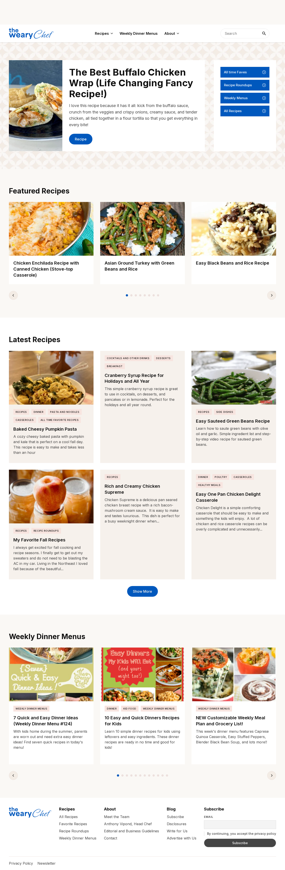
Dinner (38, 411)
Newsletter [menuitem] (46, 863)
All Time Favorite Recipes (60, 420)
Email (208, 817)
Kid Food (129, 708)
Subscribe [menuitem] (175, 816)
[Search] (264, 33)
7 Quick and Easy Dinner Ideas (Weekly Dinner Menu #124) (45, 720)
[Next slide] (271, 295)
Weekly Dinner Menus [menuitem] (139, 33)
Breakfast (115, 366)
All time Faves (235, 72)
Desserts (163, 358)
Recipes (21, 411)
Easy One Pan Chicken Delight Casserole (228, 497)
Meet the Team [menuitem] (116, 816)
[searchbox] (244, 33)
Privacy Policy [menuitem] (21, 863)
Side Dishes (224, 411)
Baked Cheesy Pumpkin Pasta (45, 429)
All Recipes (233, 111)
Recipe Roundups (238, 85)
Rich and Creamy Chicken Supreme (132, 489)
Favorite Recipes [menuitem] (73, 824)
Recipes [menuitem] (102, 33)
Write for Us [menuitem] (177, 831)
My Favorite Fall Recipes (39, 540)
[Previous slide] (13, 295)
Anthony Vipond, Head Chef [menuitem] (128, 824)
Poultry (221, 477)
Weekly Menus (236, 98)
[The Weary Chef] (31, 33)
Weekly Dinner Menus (31, 708)
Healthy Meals (209, 485)
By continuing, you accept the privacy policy (241, 833)
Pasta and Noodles (64, 411)
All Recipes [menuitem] (68, 816)
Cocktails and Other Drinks (128, 358)
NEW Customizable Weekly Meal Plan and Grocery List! (230, 720)
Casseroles (25, 420)
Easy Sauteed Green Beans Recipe (233, 421)
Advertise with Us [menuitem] (181, 838)
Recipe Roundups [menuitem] (74, 831)
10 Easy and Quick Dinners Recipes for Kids (142, 720)
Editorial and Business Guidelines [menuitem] (131, 831)
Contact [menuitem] (110, 838)
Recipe (81, 139)
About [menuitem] (169, 33)
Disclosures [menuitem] (176, 824)
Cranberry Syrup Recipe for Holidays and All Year (134, 378)
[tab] (127, 295)
